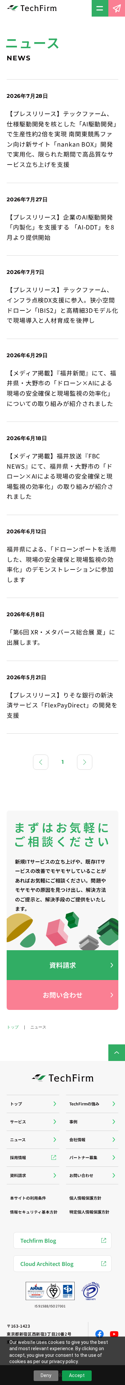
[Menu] (100, 8)
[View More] (62, 131)
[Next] (84, 762)
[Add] (33, 1104)
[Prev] (40, 762)
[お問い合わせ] (116, 8)
